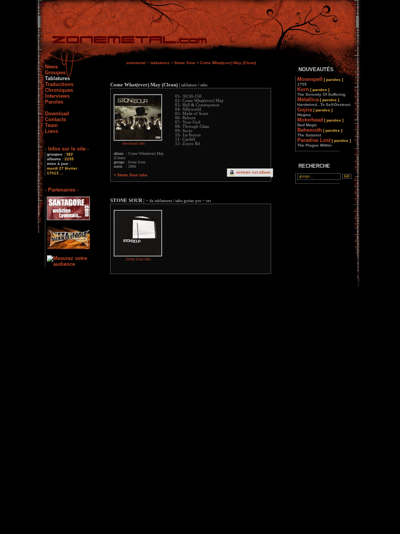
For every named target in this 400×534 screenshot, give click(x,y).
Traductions (59, 84)
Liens (51, 131)
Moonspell (320, 81)
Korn (321, 91)
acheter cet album (253, 172)
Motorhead (320, 122)
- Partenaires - (62, 190)
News (51, 67)
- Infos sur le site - (67, 149)
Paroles (54, 102)
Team (51, 125)
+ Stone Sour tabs (131, 175)
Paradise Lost (324, 142)
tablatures (160, 63)
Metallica (323, 102)
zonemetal (136, 63)
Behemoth (319, 132)
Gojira (314, 112)
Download (57, 113)
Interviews (57, 96)
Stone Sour (184, 63)
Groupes (55, 72)
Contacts (55, 119)
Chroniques (59, 90)
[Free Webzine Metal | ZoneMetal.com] (121, 41)
